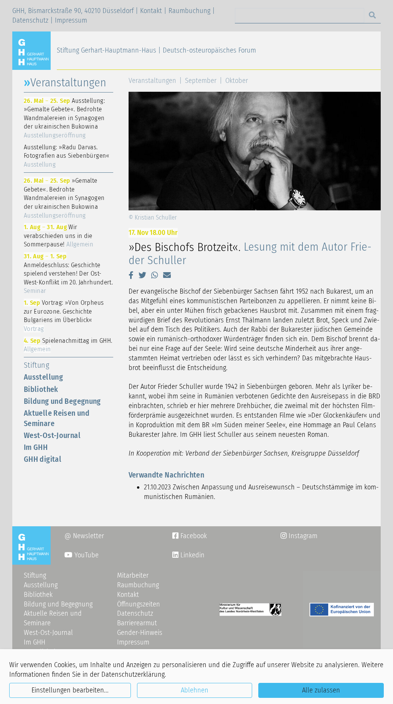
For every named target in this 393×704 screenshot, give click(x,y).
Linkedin (191, 555)
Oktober (236, 80)
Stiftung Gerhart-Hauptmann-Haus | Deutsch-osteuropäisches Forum (156, 50)
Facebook (189, 536)
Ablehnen (194, 690)
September (200, 80)
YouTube (86, 555)
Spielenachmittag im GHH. (68, 345)
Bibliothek (41, 389)
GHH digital (42, 459)
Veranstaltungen (152, 80)
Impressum (71, 20)
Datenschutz (30, 20)
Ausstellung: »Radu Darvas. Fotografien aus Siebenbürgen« (67, 155)
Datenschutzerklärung (133, 674)
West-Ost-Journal (52, 435)
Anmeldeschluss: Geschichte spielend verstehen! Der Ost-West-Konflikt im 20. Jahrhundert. (68, 273)
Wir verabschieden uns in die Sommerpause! (58, 235)
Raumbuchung (189, 11)
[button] (131, 275)
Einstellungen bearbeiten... (70, 690)
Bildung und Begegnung (62, 401)
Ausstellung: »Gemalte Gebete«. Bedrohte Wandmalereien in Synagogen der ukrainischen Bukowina (64, 118)
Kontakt (151, 11)
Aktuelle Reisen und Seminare (56, 418)
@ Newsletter (84, 536)
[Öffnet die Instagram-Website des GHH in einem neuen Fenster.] (175, 555)
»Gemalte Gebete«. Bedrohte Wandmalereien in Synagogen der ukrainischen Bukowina (64, 198)
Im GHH (36, 447)
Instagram (299, 536)
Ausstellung (43, 377)
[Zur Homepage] (34, 50)
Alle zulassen (321, 690)
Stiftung (36, 365)
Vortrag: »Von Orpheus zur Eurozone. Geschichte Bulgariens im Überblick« (64, 315)
